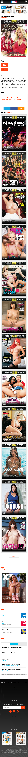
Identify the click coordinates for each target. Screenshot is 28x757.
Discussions (5, 644)
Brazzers (4, 18)
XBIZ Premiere (7, 724)
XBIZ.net (3, 640)
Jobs (14, 644)
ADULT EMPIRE (4, 65)
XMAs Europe (5, 629)
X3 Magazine (4, 569)
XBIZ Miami (20, 720)
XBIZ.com (7, 718)
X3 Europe (4, 621)
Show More (14, 556)
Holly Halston (10, 98)
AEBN (4, 69)
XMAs (21, 726)
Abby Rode (16, 98)
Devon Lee (4, 98)
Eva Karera (11, 99)
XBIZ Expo (21, 724)
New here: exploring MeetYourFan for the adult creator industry (12, 658)
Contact (14, 693)
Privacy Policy (14, 697)
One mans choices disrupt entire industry (11, 664)
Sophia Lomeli (5, 99)
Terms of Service (24, 752)
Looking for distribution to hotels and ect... (11, 669)
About (14, 695)
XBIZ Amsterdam (5, 614)
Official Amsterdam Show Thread (9, 652)
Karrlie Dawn (18, 99)
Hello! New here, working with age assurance (12, 647)
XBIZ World (7, 722)
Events (2, 609)
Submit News (14, 689)
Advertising (14, 691)
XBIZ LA (20, 718)
